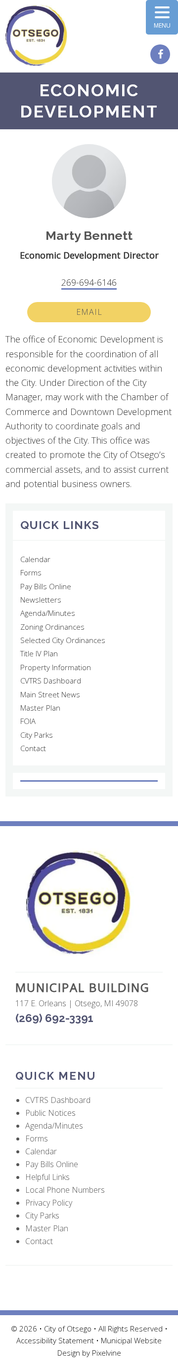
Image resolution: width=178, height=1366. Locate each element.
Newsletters (40, 600)
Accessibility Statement (56, 1340)
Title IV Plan (39, 653)
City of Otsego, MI (36, 36)
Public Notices (50, 1112)
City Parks (36, 735)
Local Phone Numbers (65, 1189)
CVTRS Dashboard (50, 680)
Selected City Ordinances (62, 640)
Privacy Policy (48, 1202)
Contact (33, 748)
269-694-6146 (89, 282)
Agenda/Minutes (47, 613)
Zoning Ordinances (52, 627)
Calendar (35, 559)
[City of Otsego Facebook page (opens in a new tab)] (161, 54)
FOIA (28, 721)
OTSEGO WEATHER (89, 781)
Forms (31, 572)
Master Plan (40, 708)
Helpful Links (47, 1177)
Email (89, 311)
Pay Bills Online (45, 586)
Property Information (55, 667)
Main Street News (50, 694)
